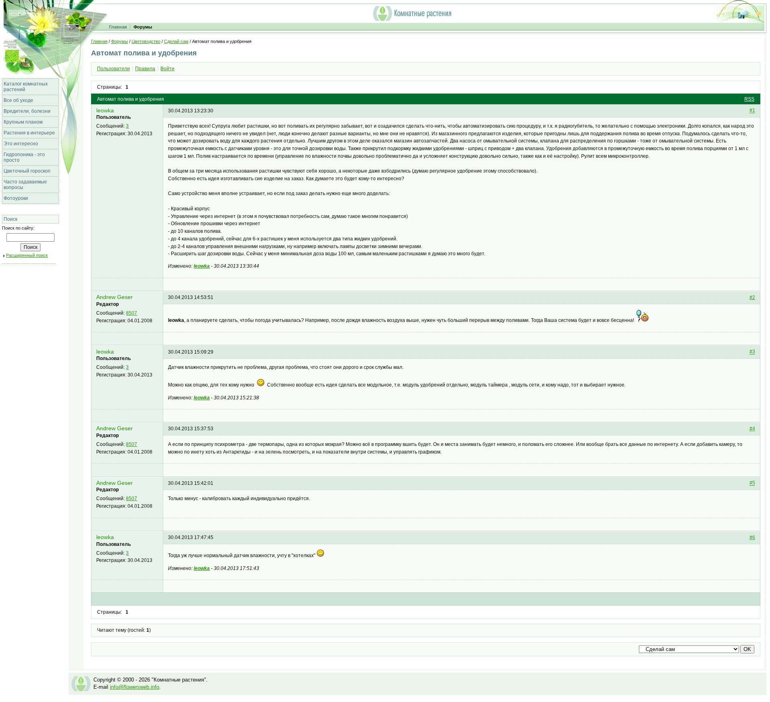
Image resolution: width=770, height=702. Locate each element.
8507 (131, 313)
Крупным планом (23, 122)
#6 (752, 537)
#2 (752, 297)
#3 (752, 352)
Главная (118, 26)
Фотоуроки (16, 198)
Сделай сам (176, 41)
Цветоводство (146, 41)
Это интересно (21, 144)
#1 (752, 111)
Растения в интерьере (29, 133)
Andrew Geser (114, 297)
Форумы (143, 26)
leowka (105, 111)
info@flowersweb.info (134, 687)
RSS (749, 99)
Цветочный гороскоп (27, 171)
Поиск (10, 219)
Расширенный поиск (27, 255)
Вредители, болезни (27, 111)
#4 (752, 428)
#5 (752, 483)
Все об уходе (18, 100)
